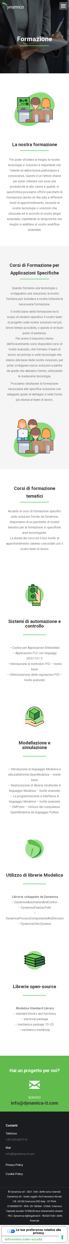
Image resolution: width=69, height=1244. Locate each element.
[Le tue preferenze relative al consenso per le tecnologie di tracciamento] (62, 1237)
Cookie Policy (14, 1174)
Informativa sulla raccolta (23, 1239)
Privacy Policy (14, 1165)
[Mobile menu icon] (63, 6)
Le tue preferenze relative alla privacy (38, 1231)
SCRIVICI (34, 1097)
